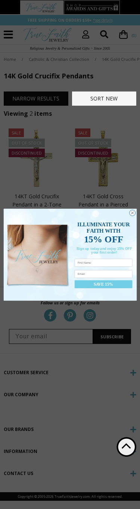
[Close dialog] (132, 213)
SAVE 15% (103, 284)
